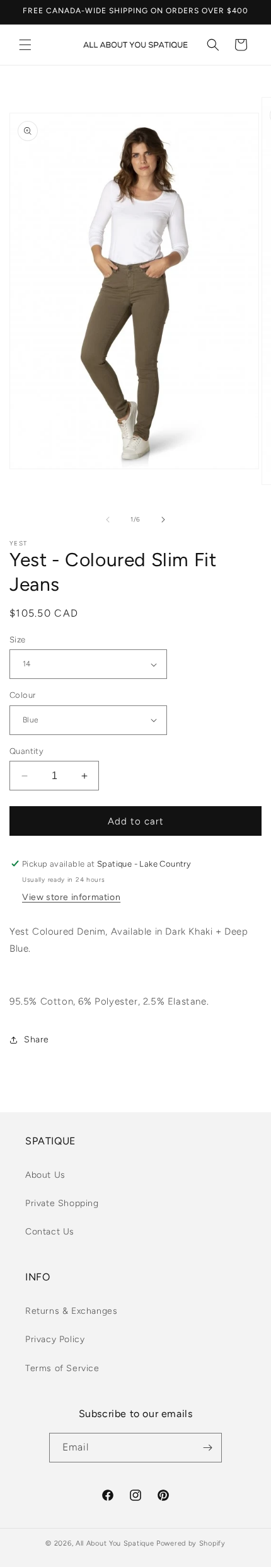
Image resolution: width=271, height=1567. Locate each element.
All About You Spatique (115, 1543)
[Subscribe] (207, 1447)
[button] (25, 45)
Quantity (26, 751)
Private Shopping (62, 1203)
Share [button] (36, 1039)
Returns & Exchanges (71, 1311)
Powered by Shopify (191, 1543)
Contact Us (49, 1231)
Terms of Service (62, 1368)
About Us (45, 1175)
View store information (71, 897)
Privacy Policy (54, 1339)
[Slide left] (108, 519)
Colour (22, 695)
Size (17, 639)
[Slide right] (163, 519)
